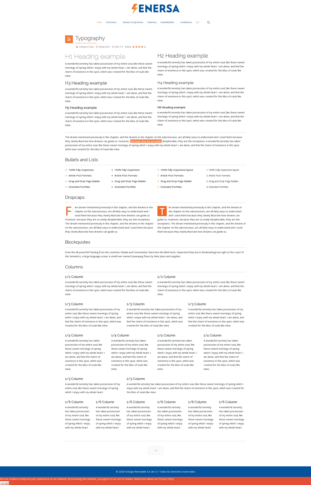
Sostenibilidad (167, 22)
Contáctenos (186, 22)
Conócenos (111, 22)
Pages (91, 46)
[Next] (155, 450)
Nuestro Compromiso (133, 22)
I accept (4, 483)
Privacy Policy (166, 478)
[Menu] (197, 22)
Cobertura (152, 22)
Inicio (99, 22)
